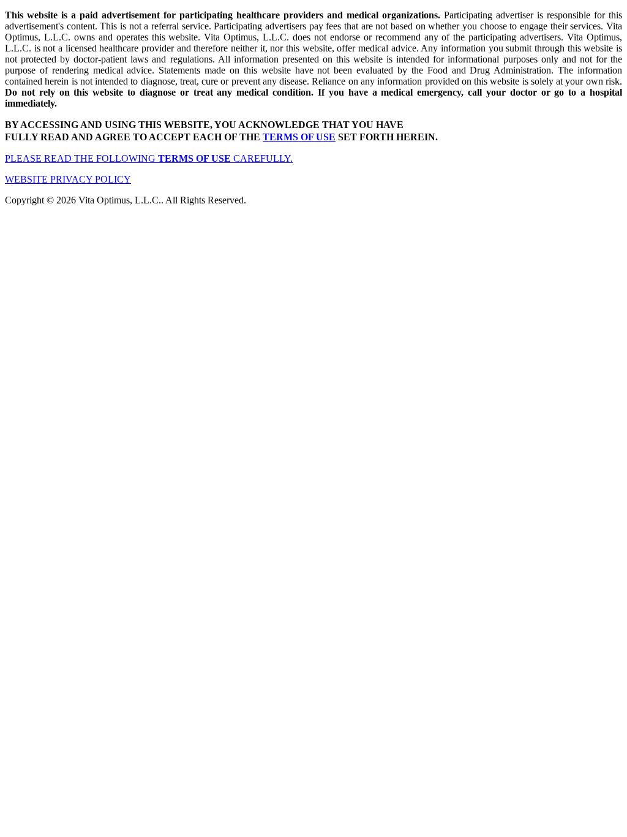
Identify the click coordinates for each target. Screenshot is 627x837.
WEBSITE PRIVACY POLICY (68, 179)
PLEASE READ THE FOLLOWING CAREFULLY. (149, 158)
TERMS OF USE (299, 137)
